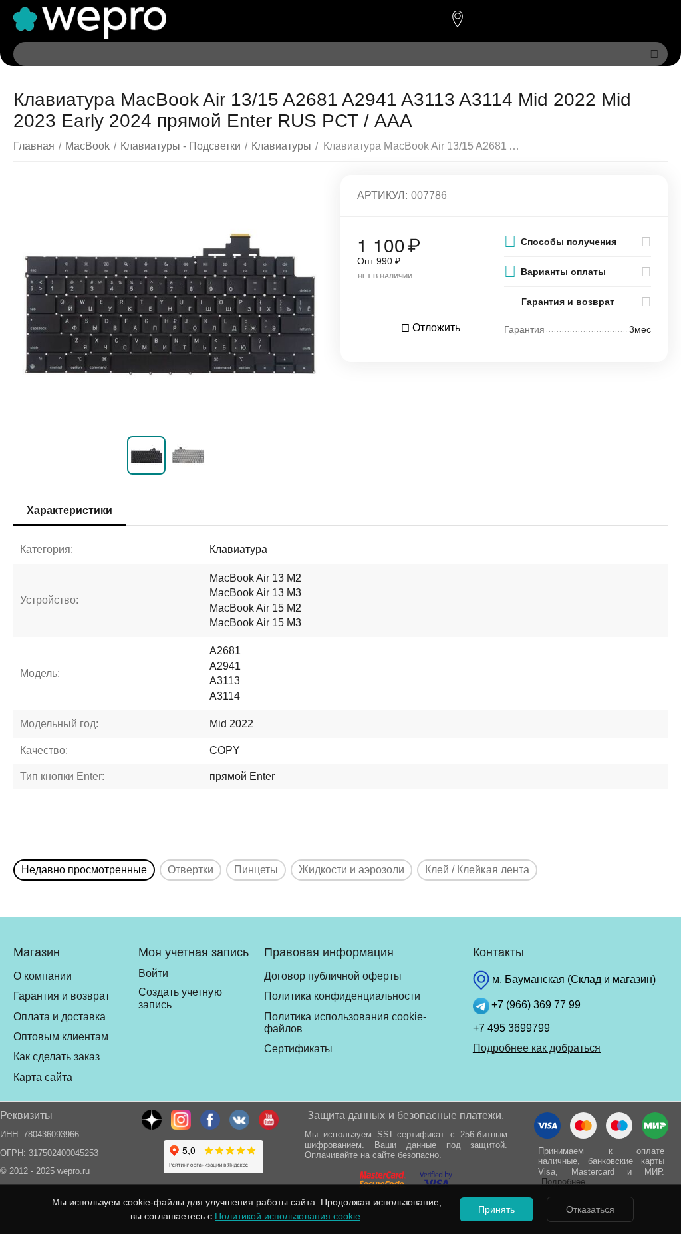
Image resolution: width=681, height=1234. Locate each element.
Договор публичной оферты (333, 976)
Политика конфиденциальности (342, 996)
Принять (496, 1209)
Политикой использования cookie (287, 1216)
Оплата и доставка (59, 1016)
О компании (42, 976)
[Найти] (654, 54)
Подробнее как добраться (537, 1048)
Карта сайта (42, 1077)
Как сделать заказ (56, 1056)
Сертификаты (298, 1048)
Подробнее (563, 1182)
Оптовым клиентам (60, 1036)
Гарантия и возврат (61, 996)
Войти (153, 973)
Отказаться (590, 1209)
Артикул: (382, 195)
